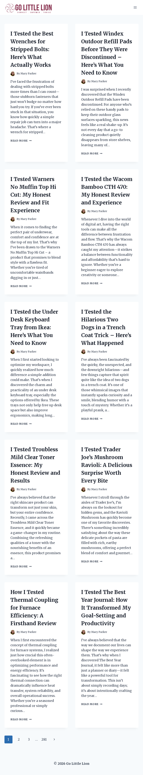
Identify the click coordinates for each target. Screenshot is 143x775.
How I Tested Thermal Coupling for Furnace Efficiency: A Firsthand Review (34, 608)
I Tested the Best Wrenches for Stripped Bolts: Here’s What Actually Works (31, 49)
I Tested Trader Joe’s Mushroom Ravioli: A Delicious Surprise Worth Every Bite (106, 465)
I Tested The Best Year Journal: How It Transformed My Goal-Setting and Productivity (106, 608)
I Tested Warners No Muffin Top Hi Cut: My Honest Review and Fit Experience (33, 195)
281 (44, 739)
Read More (21, 140)
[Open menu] (135, 7)
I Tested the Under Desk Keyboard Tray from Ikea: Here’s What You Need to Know (34, 327)
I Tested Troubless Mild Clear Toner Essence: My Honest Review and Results (35, 465)
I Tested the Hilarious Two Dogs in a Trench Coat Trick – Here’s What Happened (106, 327)
